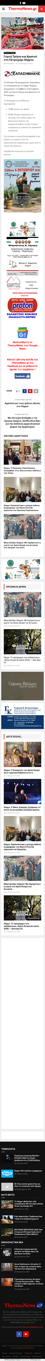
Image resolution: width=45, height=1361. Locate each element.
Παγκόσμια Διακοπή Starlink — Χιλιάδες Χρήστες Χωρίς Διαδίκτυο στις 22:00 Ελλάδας (27, 1158)
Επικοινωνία (37, 1356)
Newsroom (10, 63)
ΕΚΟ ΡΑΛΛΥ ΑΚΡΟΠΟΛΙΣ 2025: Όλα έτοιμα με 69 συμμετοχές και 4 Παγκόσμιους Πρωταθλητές (28, 1232)
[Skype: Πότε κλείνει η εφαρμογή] (7, 1174)
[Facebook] (19, 1334)
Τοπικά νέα (28, 1353)
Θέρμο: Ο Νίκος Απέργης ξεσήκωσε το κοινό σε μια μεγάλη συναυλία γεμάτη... (22, 808)
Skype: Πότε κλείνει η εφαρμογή (28, 1171)
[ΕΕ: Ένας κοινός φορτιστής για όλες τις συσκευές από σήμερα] (7, 1187)
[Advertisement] (22, 1033)
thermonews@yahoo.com (33, 1327)
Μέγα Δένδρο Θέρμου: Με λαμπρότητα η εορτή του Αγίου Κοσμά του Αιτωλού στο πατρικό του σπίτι (22, 545)
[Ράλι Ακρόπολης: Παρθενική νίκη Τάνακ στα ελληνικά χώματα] (7, 1219)
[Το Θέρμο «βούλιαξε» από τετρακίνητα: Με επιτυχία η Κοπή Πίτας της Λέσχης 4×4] (7, 1204)
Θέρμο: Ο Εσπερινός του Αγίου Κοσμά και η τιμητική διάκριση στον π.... (22, 771)
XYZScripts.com (35, 1360)
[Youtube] (26, 1334)
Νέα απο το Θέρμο (9, 53)
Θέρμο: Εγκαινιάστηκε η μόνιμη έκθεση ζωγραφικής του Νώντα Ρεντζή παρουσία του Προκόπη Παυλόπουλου (22, 507)
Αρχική (4, 1353)
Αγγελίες (37, 1353)
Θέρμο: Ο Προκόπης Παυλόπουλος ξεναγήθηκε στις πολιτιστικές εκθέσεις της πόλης (22, 470)
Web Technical (29, 1348)
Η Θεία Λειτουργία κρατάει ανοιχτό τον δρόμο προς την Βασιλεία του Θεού (26, 1251)
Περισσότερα (25, 1356)
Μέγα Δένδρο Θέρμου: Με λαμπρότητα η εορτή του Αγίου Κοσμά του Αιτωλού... (22, 621)
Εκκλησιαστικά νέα (12, 1242)
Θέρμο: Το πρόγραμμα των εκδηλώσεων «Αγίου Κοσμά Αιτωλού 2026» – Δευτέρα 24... (22, 660)
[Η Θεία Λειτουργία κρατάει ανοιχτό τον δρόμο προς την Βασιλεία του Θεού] (7, 1252)
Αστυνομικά (6, 1356)
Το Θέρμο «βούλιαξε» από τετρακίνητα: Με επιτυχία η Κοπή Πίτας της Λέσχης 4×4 (28, 1203)
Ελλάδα (15, 1356)
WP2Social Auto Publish (12, 1360)
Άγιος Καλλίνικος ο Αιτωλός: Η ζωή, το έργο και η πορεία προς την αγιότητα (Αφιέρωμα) (27, 1266)
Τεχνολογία (8, 1149)
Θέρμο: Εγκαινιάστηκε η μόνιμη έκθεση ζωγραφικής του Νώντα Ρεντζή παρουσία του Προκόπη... (22, 847)
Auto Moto (7, 1194)
